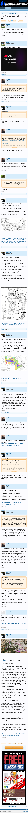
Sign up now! (14, 747)
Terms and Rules (24, 811)
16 (10, 21)
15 (8, 21)
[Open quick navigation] (26, 13)
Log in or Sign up (23, 1)
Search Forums (4, 9)
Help (26, 809)
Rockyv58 (8, 24)
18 (13, 21)
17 (12, 21)
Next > (22, 21)
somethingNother (10, 611)
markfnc (3, 74)
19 (15, 21)
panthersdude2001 (5, 412)
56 (19, 21)
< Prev (2, 21)
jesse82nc (4, 101)
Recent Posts (11, 9)
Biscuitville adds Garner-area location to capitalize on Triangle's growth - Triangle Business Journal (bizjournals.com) (13, 142)
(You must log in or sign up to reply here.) (19, 741)
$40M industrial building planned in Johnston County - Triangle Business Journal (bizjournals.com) (12, 445)
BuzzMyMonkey (9, 175)
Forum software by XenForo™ (5, 811)
